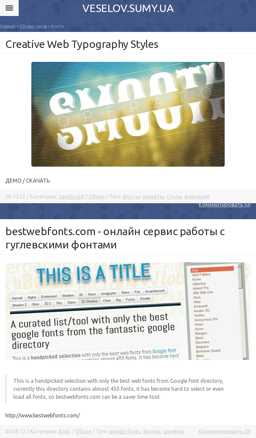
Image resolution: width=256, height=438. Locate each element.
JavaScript (71, 197)
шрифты (153, 197)
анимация (197, 197)
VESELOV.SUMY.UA (127, 8)
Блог (65, 431)
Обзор (97, 197)
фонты (131, 197)
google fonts (124, 431)
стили (174, 197)
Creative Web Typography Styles (81, 44)
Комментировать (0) (225, 205)
